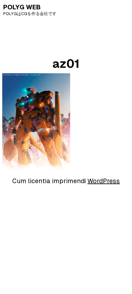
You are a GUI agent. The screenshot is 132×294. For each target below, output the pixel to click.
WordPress (103, 180)
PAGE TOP (123, 279)
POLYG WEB (22, 7)
